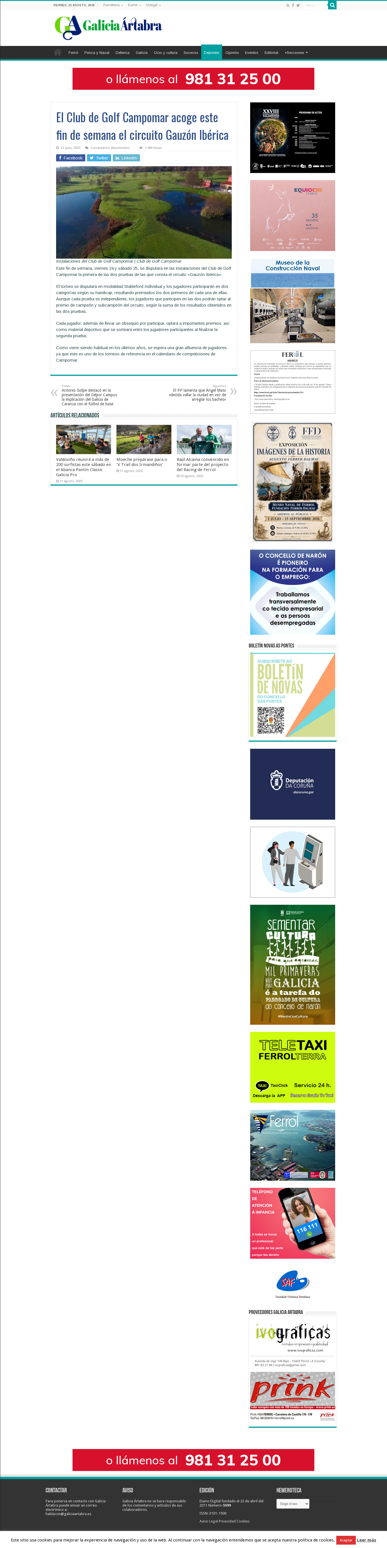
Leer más (366, 1540)
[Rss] (288, 5)
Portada (57, 52)
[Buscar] (332, 5)
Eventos (251, 52)
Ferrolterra (111, 5)
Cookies (243, 1521)
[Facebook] (293, 5)
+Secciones (294, 52)
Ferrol (73, 52)
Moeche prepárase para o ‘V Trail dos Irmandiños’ (141, 462)
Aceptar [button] (346, 1540)
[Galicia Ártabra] (108, 26)
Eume (132, 5)
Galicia (142, 52)
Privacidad (227, 1521)
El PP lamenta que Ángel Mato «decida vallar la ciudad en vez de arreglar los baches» (197, 393)
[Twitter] (298, 5)
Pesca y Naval (96, 52)
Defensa (122, 52)
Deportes (211, 52)
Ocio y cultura (165, 52)
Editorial (271, 52)
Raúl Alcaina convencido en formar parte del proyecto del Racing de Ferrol (203, 464)
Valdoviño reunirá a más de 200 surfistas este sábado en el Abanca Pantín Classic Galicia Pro (83, 467)
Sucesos (191, 52)
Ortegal (152, 5)
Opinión (232, 52)
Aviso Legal (208, 1521)
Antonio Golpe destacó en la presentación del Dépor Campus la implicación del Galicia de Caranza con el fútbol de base (89, 395)
